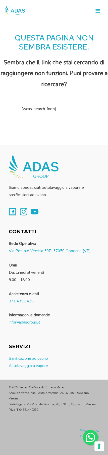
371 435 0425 (21, 301)
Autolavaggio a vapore (28, 365)
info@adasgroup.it (24, 322)
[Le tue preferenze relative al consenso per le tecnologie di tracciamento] (99, 446)
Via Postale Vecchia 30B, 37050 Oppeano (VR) (50, 250)
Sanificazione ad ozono (28, 358)
